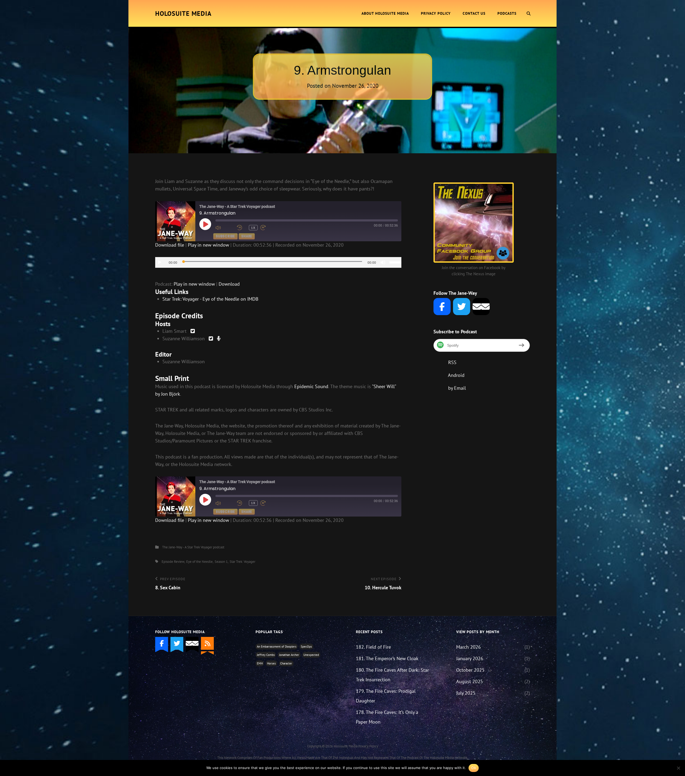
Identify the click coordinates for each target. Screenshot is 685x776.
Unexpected (311, 655)
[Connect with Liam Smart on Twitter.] (193, 331)
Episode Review (173, 561)
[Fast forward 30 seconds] (269, 227)
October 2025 (470, 670)
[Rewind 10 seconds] (241, 227)
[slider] (395, 262)
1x (253, 227)
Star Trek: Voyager (242, 561)
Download (229, 284)
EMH (260, 663)
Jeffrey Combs (266, 655)
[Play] (159, 262)
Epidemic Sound (311, 386)
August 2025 (469, 681)
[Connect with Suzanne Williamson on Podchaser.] (219, 338)
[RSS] (207, 643)
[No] (678, 768)
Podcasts (506, 13)
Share (246, 236)
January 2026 (469, 658)
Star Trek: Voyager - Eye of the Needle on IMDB (210, 299)
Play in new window (208, 245)
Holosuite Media (183, 13)
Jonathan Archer (289, 655)
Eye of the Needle (199, 561)
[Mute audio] (224, 227)
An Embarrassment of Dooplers (276, 646)
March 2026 (468, 647)
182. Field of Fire (373, 647)
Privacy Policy (436, 13)
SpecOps (306, 646)
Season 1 (221, 561)
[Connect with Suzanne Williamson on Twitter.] (211, 338)
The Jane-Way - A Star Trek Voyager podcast (193, 547)
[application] (278, 262)
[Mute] (383, 262)
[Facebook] (442, 306)
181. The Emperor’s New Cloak (387, 658)
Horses (271, 663)
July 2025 (465, 693)
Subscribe (225, 236)
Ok (473, 768)
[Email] (481, 306)
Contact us (474, 13)
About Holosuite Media (385, 13)
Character (286, 663)
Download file (169, 245)
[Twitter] (461, 306)
